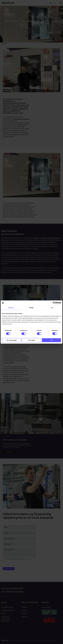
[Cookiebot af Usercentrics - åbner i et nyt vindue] (54, 303)
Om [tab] (52, 307)
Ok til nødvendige (11, 340)
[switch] (22, 333)
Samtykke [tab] (11, 307)
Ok (51, 340)
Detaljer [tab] (31, 307)
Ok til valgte (31, 340)
